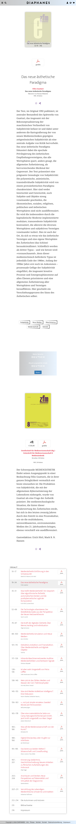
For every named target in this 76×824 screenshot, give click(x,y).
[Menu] (2, 3)
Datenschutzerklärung (55, 822)
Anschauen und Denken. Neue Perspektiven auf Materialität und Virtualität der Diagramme (34, 778)
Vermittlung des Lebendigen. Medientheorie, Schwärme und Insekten (37, 791)
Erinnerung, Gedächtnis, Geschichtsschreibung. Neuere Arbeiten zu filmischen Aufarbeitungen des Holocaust (37, 763)
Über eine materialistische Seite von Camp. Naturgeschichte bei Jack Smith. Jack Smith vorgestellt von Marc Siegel (36, 716)
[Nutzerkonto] (67, 3)
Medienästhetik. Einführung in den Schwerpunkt (35, 573)
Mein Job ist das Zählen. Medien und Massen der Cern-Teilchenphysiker (35, 682)
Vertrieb (38, 822)
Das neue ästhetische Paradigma (34, 582)
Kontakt (44, 822)
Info (27, 822)
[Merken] (36, 103)
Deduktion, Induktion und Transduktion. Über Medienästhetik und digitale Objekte (37, 647)
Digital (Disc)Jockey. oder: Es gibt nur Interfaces (35, 739)
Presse (32, 822)
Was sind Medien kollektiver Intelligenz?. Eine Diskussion (37, 693)
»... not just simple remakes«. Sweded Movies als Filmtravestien (35, 704)
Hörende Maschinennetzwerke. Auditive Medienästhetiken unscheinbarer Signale (37, 660)
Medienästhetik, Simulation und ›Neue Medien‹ (36, 635)
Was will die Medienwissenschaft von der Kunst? (37, 728)
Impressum (66, 822)
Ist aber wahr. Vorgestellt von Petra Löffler (35, 671)
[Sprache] (70, 3)
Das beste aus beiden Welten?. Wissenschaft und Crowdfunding (34, 750)
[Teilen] (39, 103)
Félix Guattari (38, 89)
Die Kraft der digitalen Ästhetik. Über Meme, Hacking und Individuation (36, 624)
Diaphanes (38, 2)
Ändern (38, 372)
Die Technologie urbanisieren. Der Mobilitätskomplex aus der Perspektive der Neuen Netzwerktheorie (37, 612)
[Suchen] (5, 3)
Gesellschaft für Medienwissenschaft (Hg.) (38, 451)
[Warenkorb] (74, 3)
